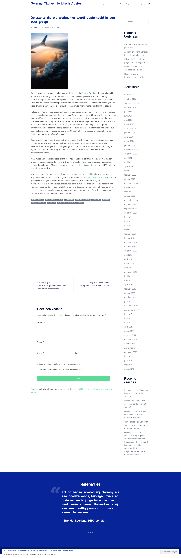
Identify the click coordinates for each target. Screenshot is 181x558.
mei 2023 (128, 162)
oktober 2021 (130, 204)
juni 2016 (128, 360)
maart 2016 (129, 369)
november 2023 (131, 149)
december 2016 (131, 339)
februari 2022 (130, 191)
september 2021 (131, 208)
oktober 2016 (130, 343)
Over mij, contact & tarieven (107, 4)
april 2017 (128, 327)
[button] (149, 3)
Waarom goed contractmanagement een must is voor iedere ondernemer (52, 285)
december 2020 (131, 242)
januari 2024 (129, 145)
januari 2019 (129, 293)
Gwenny (38, 27)
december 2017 (131, 305)
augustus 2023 (130, 153)
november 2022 (131, 187)
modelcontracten (82, 200)
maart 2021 (129, 229)
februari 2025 (130, 128)
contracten (50, 200)
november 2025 (131, 94)
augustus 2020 (130, 250)
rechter (106, 200)
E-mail (40, 353)
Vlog (127, 4)
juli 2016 (128, 356)
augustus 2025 (130, 107)
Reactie (41, 322)
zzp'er (80, 203)
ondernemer (96, 200)
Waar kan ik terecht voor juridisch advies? (136, 393)
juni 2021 (128, 221)
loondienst (69, 200)
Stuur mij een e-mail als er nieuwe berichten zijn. (60, 369)
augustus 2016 (130, 352)
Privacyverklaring (50, 554)
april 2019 (128, 284)
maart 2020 (129, 263)
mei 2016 (128, 364)
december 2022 (131, 183)
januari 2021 (129, 238)
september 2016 (131, 348)
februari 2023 (130, 175)
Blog (121, 4)
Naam (40, 342)
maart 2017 (129, 331)
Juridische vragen (138, 4)
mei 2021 (128, 225)
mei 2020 (128, 255)
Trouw (85, 93)
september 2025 (131, 103)
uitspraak (51, 203)
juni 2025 (128, 116)
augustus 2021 (130, 213)
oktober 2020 (130, 246)
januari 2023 (129, 179)
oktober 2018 (130, 297)
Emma (127, 400)
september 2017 (131, 310)
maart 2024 (129, 141)
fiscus (60, 200)
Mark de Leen (130, 390)
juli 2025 (128, 111)
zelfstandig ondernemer (67, 203)
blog (92, 165)
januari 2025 (129, 132)
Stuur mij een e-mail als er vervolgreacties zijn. (59, 364)
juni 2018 (128, 301)
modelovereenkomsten (96, 177)
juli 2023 (128, 158)
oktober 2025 (130, 99)
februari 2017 (130, 335)
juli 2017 (128, 314)
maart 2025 (129, 124)
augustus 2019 (130, 272)
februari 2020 (130, 267)
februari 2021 (130, 234)
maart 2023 (129, 170)
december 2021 (131, 200)
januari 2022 (129, 196)
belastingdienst (37, 200)
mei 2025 (128, 120)
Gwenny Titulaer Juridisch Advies (56, 3)
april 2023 (128, 166)
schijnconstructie (38, 203)
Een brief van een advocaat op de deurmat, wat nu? (136, 403)
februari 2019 (130, 289)
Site (76, 353)
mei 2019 (128, 280)
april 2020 (128, 259)
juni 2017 (128, 318)
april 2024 (128, 137)
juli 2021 (128, 217)
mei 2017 (128, 322)
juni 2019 (128, 276)
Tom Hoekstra (130, 422)
